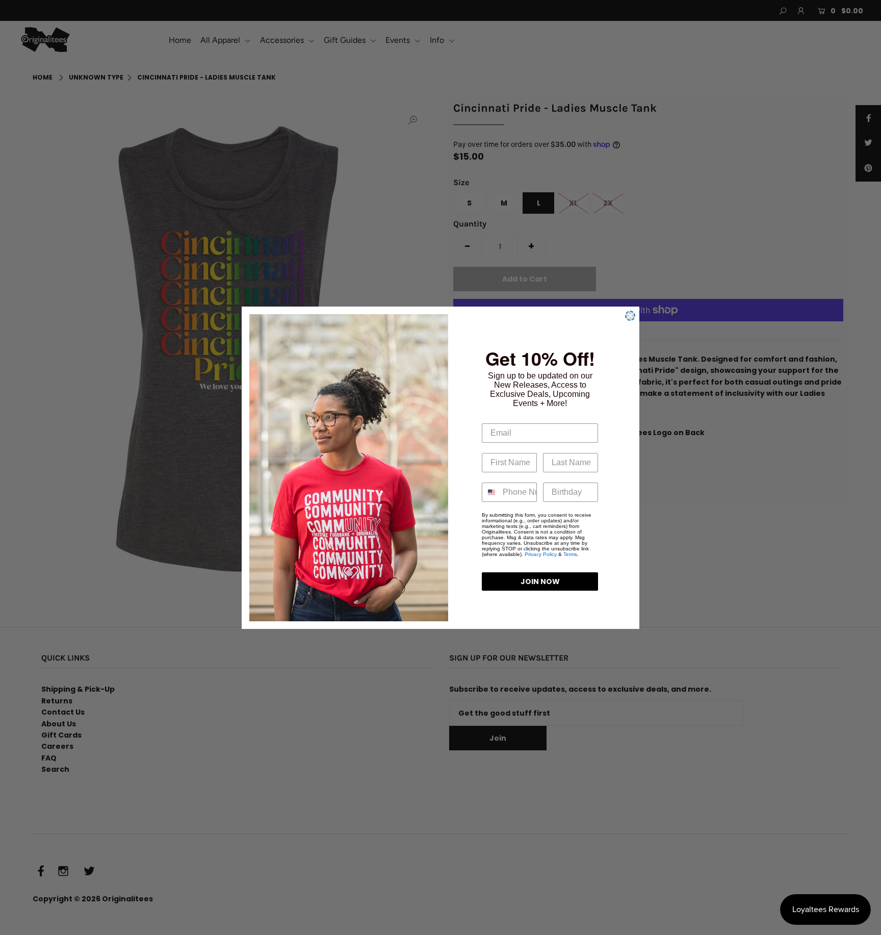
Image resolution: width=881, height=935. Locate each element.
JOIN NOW (540, 581)
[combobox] (490, 492)
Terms (570, 554)
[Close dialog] (630, 316)
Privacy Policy (541, 554)
